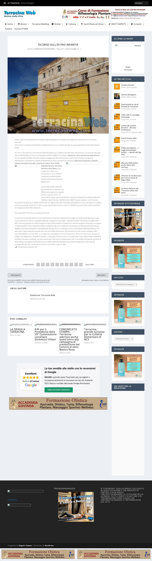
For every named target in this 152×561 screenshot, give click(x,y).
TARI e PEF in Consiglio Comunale (130, 116)
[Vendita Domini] (117, 87)
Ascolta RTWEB (21, 29)
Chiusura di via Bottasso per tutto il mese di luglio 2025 (131, 178)
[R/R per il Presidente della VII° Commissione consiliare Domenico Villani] (46, 325)
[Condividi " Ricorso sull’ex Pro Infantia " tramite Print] (80, 264)
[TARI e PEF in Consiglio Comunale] (117, 116)
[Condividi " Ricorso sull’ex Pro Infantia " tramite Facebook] (38, 264)
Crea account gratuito (59, 390)
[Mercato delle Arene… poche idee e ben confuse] (117, 165)
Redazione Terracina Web (45, 49)
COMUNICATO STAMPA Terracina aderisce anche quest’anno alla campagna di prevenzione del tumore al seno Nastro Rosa (69, 339)
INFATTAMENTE (118, 24)
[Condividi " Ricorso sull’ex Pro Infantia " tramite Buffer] (66, 264)
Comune (72, 24)
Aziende (134, 87)
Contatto (138, 24)
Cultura (133, 109)
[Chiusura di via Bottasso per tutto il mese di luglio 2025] (117, 177)
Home (10, 24)
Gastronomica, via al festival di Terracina (129, 105)
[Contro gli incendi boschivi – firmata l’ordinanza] (117, 127)
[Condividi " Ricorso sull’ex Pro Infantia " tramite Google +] (47, 264)
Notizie (57, 24)
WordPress (49, 545)
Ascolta (138, 45)
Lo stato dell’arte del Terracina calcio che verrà (129, 190)
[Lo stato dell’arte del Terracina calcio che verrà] (117, 190)
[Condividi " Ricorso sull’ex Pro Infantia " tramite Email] (76, 264)
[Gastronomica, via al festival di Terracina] (117, 106)
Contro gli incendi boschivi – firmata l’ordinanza (128, 127)
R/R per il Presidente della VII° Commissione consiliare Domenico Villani (46, 334)
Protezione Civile (136, 132)
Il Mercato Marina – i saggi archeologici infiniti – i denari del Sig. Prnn (131, 151)
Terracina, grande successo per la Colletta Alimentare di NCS (94, 334)
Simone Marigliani (27, 3)
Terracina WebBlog (40, 24)
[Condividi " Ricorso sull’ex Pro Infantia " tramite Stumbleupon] (71, 264)
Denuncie (133, 157)
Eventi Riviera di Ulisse (93, 24)
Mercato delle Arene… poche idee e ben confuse (130, 165)
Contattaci (12, 500)
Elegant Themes (25, 545)
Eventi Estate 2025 (128, 138)
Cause (68, 49)
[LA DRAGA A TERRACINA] (21, 325)
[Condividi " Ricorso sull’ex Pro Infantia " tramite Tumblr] (52, 264)
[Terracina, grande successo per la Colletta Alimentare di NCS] (95, 325)
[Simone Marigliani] (117, 96)
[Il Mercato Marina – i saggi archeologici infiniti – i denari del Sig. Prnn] (117, 149)
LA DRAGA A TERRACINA (17, 330)
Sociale (73, 49)
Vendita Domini (127, 85)
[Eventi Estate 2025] (117, 140)
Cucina (133, 97)
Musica (23, 24)
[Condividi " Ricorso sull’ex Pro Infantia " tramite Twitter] (42, 264)
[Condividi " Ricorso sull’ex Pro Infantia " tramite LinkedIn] (61, 264)
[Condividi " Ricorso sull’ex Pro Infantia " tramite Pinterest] (57, 264)
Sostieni (8, 29)
